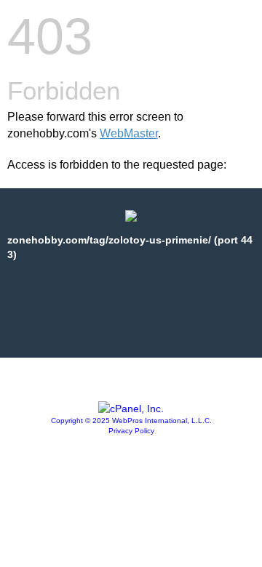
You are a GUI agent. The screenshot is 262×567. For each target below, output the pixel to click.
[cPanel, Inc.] (131, 408)
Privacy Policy (131, 431)
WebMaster (129, 133)
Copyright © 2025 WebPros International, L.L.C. (131, 421)
